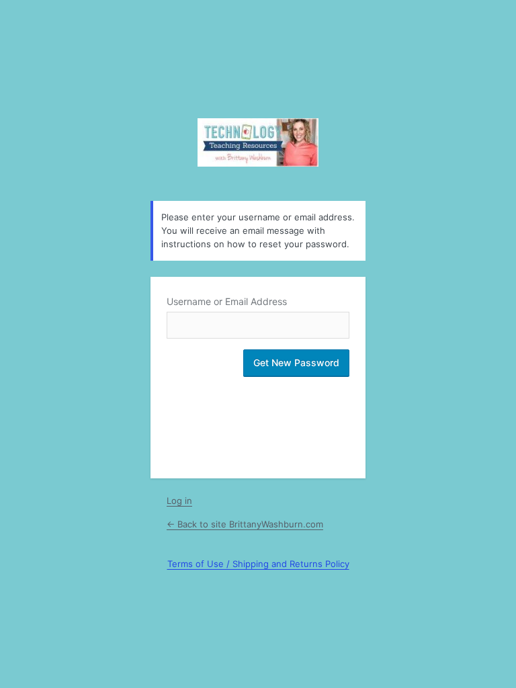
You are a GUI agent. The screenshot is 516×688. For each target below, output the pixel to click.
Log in (179, 500)
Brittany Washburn (258, 143)
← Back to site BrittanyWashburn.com (245, 524)
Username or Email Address (227, 301)
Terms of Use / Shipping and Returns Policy (258, 563)
